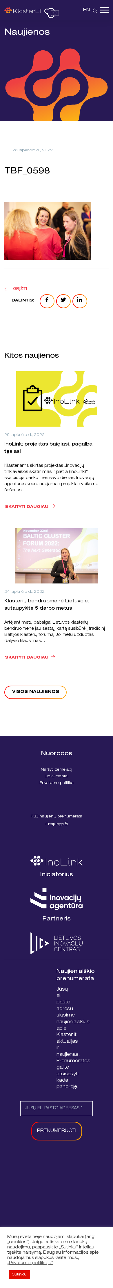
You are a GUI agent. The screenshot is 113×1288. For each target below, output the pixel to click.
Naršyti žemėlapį (56, 770)
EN (86, 10)
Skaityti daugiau (26, 507)
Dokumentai (56, 776)
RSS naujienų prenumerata (56, 817)
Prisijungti (55, 824)
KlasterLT (23, 10)
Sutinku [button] (19, 1275)
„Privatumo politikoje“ (30, 1263)
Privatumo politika (56, 783)
